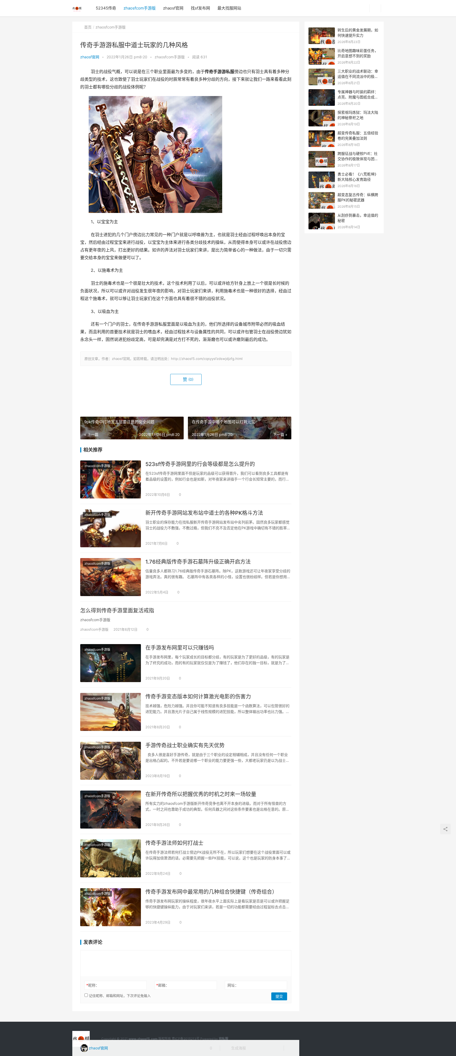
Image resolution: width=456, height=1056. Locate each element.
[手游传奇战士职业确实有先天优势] (110, 761)
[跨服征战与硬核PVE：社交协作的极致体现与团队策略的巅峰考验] (321, 153)
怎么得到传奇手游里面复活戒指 (117, 610)
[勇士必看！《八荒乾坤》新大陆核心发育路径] (321, 174)
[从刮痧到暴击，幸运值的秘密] (321, 215)
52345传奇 (106, 8)
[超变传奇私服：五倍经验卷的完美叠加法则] (321, 133)
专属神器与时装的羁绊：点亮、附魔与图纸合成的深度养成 (358, 96)
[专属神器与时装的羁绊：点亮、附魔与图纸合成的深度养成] (321, 92)
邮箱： (162, 985)
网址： (233, 985)
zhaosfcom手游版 (140, 8)
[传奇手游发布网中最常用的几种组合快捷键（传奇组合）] (110, 907)
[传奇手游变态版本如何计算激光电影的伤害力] (110, 712)
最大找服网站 (229, 8)
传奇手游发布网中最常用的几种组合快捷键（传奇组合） (211, 892)
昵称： (92, 985)
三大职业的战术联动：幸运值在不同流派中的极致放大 (358, 76)
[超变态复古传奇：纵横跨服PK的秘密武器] (321, 195)
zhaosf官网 (173, 8)
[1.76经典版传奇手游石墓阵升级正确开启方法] (110, 577)
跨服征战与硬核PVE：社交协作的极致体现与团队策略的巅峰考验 (358, 158)
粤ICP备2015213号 (186, 1039)
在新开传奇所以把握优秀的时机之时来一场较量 (200, 794)
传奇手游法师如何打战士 (174, 843)
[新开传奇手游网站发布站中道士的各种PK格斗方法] (110, 528)
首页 (88, 27)
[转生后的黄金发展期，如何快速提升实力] (321, 30)
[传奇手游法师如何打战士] (110, 858)
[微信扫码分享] (254, 1048)
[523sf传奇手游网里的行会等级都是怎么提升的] (110, 479)
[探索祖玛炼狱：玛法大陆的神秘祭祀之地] (321, 112)
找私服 (223, 1039)
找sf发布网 (200, 8)
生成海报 (238, 1048)
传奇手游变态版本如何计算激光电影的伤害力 (198, 696)
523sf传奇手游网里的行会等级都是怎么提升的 (200, 464)
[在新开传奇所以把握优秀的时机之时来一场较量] (110, 810)
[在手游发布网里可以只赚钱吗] (110, 663)
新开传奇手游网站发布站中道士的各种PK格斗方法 (204, 513)
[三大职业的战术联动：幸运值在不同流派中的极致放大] (321, 71)
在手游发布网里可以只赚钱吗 (179, 648)
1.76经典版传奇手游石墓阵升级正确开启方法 (198, 562)
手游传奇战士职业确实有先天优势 (185, 745)
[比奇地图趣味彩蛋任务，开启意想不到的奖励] (321, 51)
